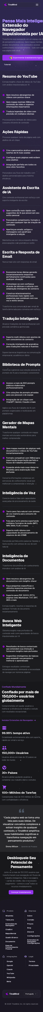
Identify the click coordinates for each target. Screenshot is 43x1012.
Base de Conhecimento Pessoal (11, 947)
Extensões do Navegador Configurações (33, 941)
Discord (30, 932)
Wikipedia (11, 977)
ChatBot (8, 929)
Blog (29, 928)
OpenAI (10, 965)
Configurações (33, 936)
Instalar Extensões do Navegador (17, 720)
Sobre (29, 916)
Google (10, 961)
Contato (30, 920)
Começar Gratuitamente (21, 892)
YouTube (10, 973)
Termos (32, 961)
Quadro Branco (11, 937)
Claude (10, 969)
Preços (30, 924)
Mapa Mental (10, 933)
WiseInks (9, 916)
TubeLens (9, 920)
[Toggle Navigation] (37, 5)
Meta (9, 981)
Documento (10, 941)
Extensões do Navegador (11, 924)
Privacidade (34, 965)
